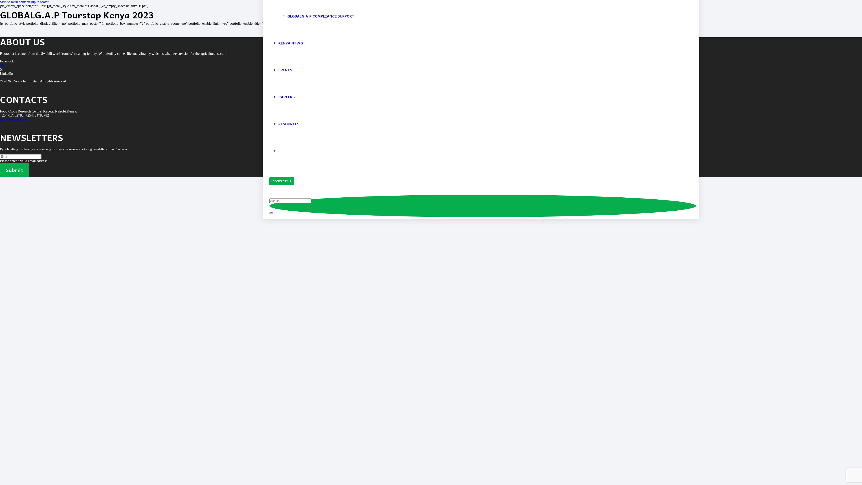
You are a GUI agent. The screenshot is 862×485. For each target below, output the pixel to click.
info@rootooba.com (14, 119)
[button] (14, 2)
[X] (2, 65)
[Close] (271, 213)
